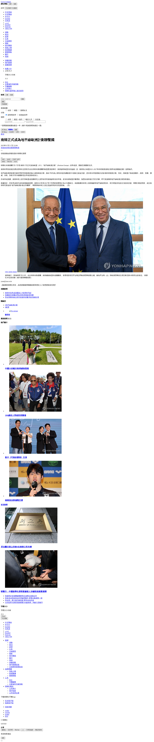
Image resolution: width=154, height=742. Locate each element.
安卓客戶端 (9, 701)
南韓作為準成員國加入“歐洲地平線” (18, 293)
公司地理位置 (14, 693)
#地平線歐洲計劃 (11, 305)
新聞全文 (23, 110)
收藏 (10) (8, 69)
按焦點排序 (23, 115)
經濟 (6, 37)
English (7, 627)
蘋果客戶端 (9, 703)
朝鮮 (6, 43)
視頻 (6, 56)
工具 (6, 678)
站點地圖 (8, 707)
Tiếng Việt (8, 637)
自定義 (37, 119)
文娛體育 (8, 41)
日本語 (7, 629)
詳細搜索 (4, 104)
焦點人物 (8, 48)
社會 (6, 39)
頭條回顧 (8, 60)
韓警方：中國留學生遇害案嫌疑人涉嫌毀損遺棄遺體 (24, 591)
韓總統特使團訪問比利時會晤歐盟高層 (19, 295)
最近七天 (28, 119)
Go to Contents (6, 2)
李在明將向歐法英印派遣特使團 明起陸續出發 (22, 297)
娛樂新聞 (8, 65)
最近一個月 (18, 119)
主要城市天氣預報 (11, 84)
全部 (9, 110)
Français (8, 635)
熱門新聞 (8, 62)
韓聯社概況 (9, 686)
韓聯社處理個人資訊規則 (14, 91)
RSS (6, 82)
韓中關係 (8, 45)
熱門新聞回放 (14, 664)
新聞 (6, 640)
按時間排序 (12, 115)
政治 (6, 34)
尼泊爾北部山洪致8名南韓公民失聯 (16, 547)
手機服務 (8, 86)
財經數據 (8, 50)
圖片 (6, 54)
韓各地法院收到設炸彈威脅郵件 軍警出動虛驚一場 (23, 598)
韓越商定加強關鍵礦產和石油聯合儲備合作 (21, 596)
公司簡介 (8, 88)
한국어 (7, 625)
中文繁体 (8, 622)
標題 (15, 110)
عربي (7, 631)
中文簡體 (4, 618)
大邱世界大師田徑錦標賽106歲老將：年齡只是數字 (24, 602)
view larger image (11, 272)
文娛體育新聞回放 (16, 667)
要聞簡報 (8, 52)
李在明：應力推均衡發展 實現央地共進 (19, 600)
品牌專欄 (8, 669)
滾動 (6, 32)
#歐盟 (7, 307)
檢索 (3, 101)
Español (7, 633)
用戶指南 (12, 691)
